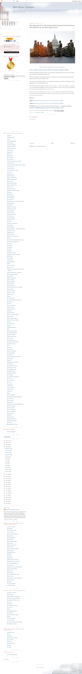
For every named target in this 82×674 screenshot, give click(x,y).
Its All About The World (12, 638)
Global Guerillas (10, 212)
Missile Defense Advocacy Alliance (15, 287)
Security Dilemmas (11, 340)
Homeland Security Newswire (13, 561)
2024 (7, 442)
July (6, 459)
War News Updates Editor (12, 509)
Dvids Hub (9, 556)
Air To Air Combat (11, 526)
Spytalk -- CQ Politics (11, 351)
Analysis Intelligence (11, 144)
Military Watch (10, 283)
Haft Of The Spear (11, 227)
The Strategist (10, 375)
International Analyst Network (13, 254)
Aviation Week (10, 532)
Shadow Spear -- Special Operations (14, 578)
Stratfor (8, 616)
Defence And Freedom (12, 177)
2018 (7, 480)
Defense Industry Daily (12, 541)
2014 (7, 488)
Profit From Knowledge (12, 318)
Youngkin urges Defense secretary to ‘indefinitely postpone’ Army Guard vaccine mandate (50, 106)
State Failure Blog (11, 353)
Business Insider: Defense (12, 534)
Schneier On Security (11, 336)
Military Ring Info (11, 281)
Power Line (9, 641)
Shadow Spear (10, 576)
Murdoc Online (10, 294)
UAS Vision (9, 391)
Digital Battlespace (11, 552)
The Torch (9, 382)
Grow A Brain (10, 225)
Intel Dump (9, 245)
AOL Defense (10, 528)
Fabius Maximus (10, 203)
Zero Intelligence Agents (12, 424)
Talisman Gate (10, 364)
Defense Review (10, 547)
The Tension (9, 378)
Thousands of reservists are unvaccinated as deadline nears (47, 103)
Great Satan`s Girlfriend (12, 223)
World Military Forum (12, 623)
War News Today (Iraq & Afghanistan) (15, 404)
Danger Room (10, 174)
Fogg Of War (9, 205)
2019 (7, 478)
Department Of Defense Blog (13, 190)
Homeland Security (11, 230)
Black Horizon (10, 155)
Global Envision (10, 632)
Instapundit (9, 636)
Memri (8, 263)
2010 (7, 497)
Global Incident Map (11, 214)
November (7, 450)
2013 (7, 491)
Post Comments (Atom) (40, 146)
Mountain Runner (11, 290)
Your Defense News (11, 585)
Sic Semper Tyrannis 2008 (12, 342)
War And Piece (10, 398)
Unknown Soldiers (11, 395)
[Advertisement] (39, 17)
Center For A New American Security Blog (16, 165)
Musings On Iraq (10, 298)
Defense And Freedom (12, 183)
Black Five (9, 154)
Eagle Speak (9, 194)
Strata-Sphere (10, 354)
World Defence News (11, 418)
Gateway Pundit (10, 210)
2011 (7, 495)
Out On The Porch (11, 309)
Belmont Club (10, 152)
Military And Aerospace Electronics (15, 567)
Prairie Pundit (10, 316)
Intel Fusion (9, 247)
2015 (7, 486)
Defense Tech (10, 186)
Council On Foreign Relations (13, 598)
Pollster (8, 609)
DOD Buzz (9, 554)
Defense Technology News (12, 548)
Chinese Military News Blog (13, 596)
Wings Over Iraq (10, 417)
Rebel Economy (10, 323)
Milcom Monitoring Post (12, 274)
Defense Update (10, 550)
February (7, 469)
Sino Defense (10, 612)
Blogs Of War (10, 159)
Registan (9, 325)
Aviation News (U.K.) (11, 530)
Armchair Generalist (11, 146)
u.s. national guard (39, 112)
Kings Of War (10, 258)
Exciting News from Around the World (15, 201)
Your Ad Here (7, 437)
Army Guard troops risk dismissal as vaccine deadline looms (48, 100)
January (7, 471)
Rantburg (9, 321)
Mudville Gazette (11, 292)
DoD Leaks (9, 192)
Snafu (8, 345)
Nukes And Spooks (11, 305)
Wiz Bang (9, 647)
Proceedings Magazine (12, 611)
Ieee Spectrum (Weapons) (12, 563)
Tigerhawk (9, 645)
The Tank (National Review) (13, 376)
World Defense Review (12, 420)
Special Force (10, 349)
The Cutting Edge (11, 618)
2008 (7, 501)
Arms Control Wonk (11, 148)
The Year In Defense (11, 583)
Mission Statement (11, 431)
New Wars (9, 303)
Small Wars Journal (11, 343)
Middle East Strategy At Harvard (14, 272)
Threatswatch (10, 384)
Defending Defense (11, 537)
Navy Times (9, 607)
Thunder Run (10, 385)
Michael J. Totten (11, 265)
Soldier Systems (10, 579)
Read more (31, 98)
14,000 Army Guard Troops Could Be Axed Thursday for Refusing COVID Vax (51, 70)
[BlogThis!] (58, 111)
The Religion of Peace (12, 373)
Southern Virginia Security (13, 614)
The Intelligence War (11, 367)
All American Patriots (11, 141)
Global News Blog (11, 218)
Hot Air (8, 634)
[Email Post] (54, 110)
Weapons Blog (10, 413)
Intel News (9, 249)
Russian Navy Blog (11, 334)
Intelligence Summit (11, 252)
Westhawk (9, 415)
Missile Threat (10, 572)
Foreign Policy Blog (11, 208)
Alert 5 (8, 139)
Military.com (10, 570)
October (7, 452)
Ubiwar (8, 393)
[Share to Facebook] (61, 111)
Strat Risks (9, 581)
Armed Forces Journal (11, 592)
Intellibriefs (9, 250)
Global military (10, 216)
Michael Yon (10, 267)
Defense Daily (10, 539)
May (6, 463)
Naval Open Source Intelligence (14, 300)
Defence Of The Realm (12, 179)
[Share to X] (60, 111)
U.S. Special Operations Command (14, 622)
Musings (9, 296)
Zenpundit (9, 422)
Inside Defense (10, 565)
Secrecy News (10, 338)
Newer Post (31, 143)
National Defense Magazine (13, 574)
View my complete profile (10, 519)
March (6, 467)
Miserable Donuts (11, 285)
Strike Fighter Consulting (12, 362)
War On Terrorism (11, 407)
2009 (7, 499)
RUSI (8, 329)
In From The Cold (11, 234)
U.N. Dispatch (10, 389)
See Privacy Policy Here (12, 654)
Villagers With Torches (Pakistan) (14, 396)
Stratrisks (9, 360)
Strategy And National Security (14, 356)
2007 (7, 503)
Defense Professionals (11, 545)
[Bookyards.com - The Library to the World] (8, 46)
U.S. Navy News (10, 620)
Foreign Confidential (11, 207)
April (6, 465)
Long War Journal (11, 261)
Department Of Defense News (13, 600)
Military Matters (10, 279)
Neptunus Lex (10, 301)
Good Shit (9, 221)
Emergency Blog (10, 196)
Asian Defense (10, 150)
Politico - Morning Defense (13, 314)
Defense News (10, 543)
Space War (9, 347)
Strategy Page (10, 358)
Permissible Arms (10, 312)
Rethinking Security (11, 327)
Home (52, 143)
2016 (7, 484)
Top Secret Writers (11, 387)
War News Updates (23, 7)
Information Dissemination (13, 236)
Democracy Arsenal (11, 188)
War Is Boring (10, 402)
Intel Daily (9, 243)
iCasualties (9, 602)
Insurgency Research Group (13, 241)
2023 (7, 444)
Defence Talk (10, 181)
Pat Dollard (9, 311)
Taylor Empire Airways (12, 365)
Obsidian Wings (10, 307)
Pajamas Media (10, 639)
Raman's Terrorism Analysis (13, 320)
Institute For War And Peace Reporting (15, 240)
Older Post (73, 143)
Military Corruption (11, 278)
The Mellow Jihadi (11, 371)
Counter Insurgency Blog (12, 170)
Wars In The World (11, 409)
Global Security (10, 219)
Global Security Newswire (12, 559)
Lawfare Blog (10, 260)
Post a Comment (32, 119)
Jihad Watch (9, 256)
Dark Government (11, 175)
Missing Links (10, 289)
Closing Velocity (10, 166)
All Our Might (10, 143)
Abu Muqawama (10, 137)
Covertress (9, 172)
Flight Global (10, 558)
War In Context (10, 400)
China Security (10, 594)
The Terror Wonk (10, 380)
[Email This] (57, 111)
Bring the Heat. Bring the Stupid (14, 161)
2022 (7, 446)
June (6, 461)
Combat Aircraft (10, 168)
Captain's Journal (10, 163)
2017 (7, 482)
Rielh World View (11, 643)
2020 (7, 476)
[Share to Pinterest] (63, 111)
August (6, 457)
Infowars (9, 238)
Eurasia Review (10, 199)
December (7, 448)
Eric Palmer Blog (10, 197)
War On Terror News (11, 406)
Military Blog (10, 276)
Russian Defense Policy (12, 331)
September (7, 454)
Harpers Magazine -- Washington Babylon (16, 229)
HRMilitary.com (10, 232)
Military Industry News (12, 568)
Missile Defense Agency (12, 605)
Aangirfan (9, 135)
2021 (7, 474)
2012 (7, 493)
